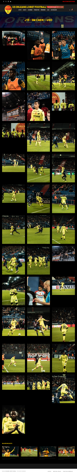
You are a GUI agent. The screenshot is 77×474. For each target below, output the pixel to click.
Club (48, 9)
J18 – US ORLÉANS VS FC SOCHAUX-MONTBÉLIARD (67, 453)
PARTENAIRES (54, 9)
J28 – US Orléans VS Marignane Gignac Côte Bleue (10, 453)
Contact (49, 471)
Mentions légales (57, 471)
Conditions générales (68, 471)
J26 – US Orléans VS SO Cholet (29, 453)
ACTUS (19, 9)
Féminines (43, 9)
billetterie (66, 1)
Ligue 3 (24, 9)
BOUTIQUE (72, 1)
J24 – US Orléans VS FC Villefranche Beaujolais (47, 453)
